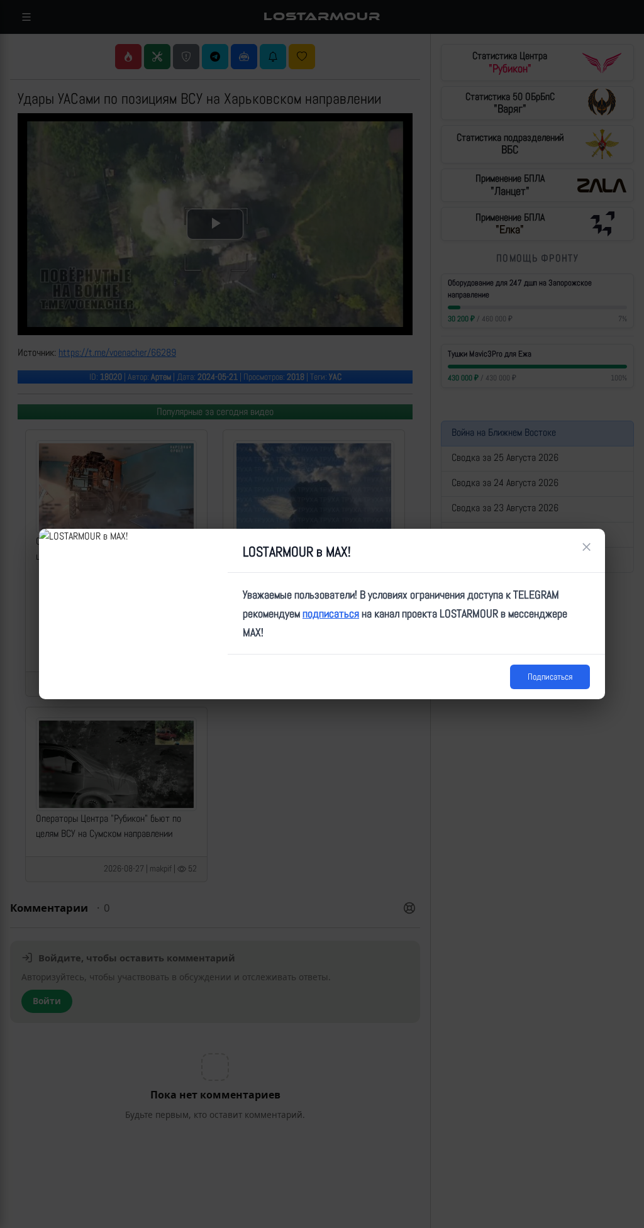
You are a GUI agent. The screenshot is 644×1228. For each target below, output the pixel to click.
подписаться (331, 613)
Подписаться (550, 676)
